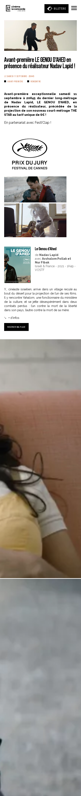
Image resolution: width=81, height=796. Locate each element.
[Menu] (74, 8)
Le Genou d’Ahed (45, 248)
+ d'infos (14, 317)
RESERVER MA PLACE (16, 327)
